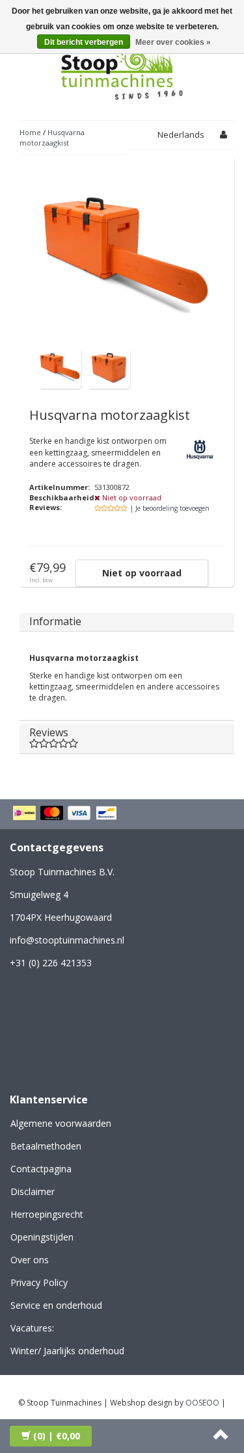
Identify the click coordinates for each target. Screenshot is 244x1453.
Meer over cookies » (173, 42)
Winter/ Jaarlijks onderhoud (67, 1350)
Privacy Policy (39, 1282)
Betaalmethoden (45, 1146)
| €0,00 (56, 1436)
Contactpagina (41, 1169)
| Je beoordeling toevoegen (170, 508)
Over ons (29, 1260)
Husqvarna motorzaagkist (52, 137)
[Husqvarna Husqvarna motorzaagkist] (60, 366)
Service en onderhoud (56, 1305)
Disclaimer (32, 1191)
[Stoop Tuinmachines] (122, 70)
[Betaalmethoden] (66, 814)
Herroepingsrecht (46, 1214)
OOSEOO (202, 1402)
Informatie (55, 621)
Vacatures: (32, 1328)
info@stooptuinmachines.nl (67, 940)
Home (30, 132)
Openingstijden (42, 1237)
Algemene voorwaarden (60, 1123)
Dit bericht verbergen (83, 42)
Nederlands (180, 134)
